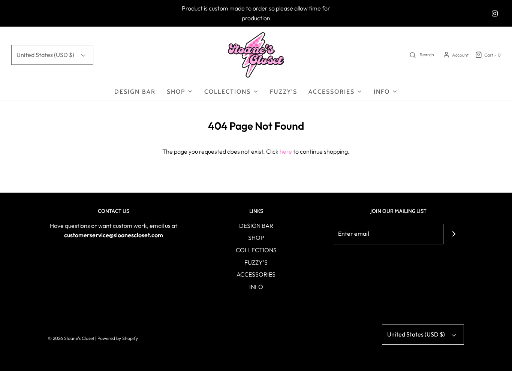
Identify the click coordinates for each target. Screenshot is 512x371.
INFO (256, 286)
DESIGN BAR (135, 91)
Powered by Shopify (117, 338)
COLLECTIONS (256, 250)
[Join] (453, 234)
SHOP (256, 237)
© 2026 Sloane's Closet (71, 338)
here (286, 151)
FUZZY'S (283, 91)
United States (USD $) (45, 54)
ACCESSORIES (256, 274)
